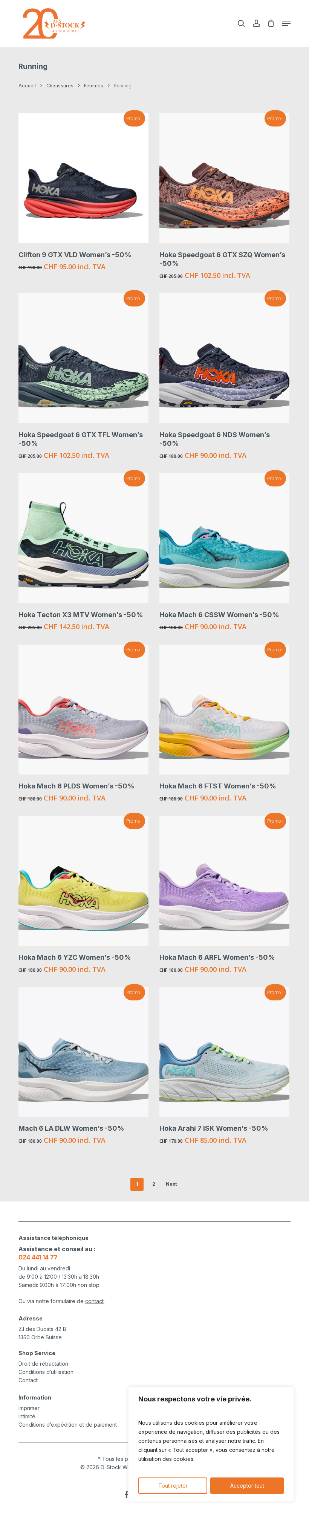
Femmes (93, 85)
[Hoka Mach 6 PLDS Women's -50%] (83, 710)
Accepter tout (247, 1485)
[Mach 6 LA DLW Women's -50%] (83, 1052)
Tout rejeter (173, 1485)
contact (94, 1301)
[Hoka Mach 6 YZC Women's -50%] (83, 881)
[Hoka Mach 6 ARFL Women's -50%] (224, 881)
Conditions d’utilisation (45, 1372)
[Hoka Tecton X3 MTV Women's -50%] (83, 538)
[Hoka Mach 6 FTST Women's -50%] (224, 710)
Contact (28, 1380)
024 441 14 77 (38, 1257)
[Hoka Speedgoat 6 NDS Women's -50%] (224, 358)
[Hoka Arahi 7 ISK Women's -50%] (224, 1052)
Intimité (26, 1416)
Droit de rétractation (43, 1363)
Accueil (27, 85)
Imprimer (29, 1408)
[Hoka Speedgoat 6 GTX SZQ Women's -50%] (224, 178)
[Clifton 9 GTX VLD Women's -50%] (83, 178)
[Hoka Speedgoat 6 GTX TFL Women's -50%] (83, 358)
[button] (286, 23)
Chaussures (59, 85)
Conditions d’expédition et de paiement (67, 1424)
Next (171, 1184)
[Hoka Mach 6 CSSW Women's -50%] (224, 538)
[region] (211, 1444)
